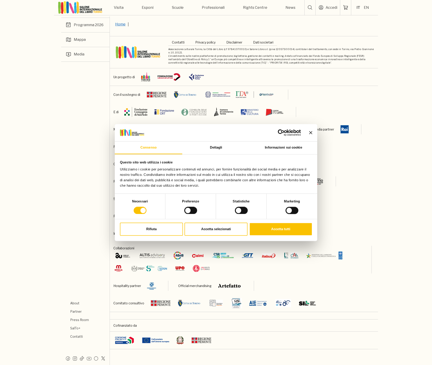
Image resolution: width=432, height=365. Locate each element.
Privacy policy (205, 42)
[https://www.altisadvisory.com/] (152, 255)
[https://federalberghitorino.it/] (151, 286)
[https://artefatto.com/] (229, 286)
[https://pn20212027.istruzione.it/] (124, 340)
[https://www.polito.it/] (149, 268)
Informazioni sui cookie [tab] (283, 147)
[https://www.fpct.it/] (196, 77)
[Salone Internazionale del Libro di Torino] (80, 7)
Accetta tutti (280, 229)
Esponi (147, 7)
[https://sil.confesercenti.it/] (307, 303)
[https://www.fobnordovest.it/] (193, 112)
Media (79, 54)
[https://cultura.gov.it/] (249, 112)
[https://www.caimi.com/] (197, 255)
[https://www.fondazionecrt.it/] (164, 112)
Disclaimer (234, 42)
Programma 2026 (89, 25)
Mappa (80, 39)
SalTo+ (75, 328)
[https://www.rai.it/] (345, 129)
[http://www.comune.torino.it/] (185, 95)
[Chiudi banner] (310, 132)
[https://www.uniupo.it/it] (180, 268)
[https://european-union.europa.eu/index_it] (155, 340)
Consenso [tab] (148, 147)
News (290, 7)
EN (366, 7)
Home (120, 24)
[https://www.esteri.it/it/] (239, 95)
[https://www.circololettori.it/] (169, 77)
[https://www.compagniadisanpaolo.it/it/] (136, 112)
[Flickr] (96, 358)
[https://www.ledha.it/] (291, 255)
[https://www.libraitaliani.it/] (283, 303)
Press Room (79, 320)
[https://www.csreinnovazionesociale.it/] (223, 255)
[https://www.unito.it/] (201, 268)
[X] (103, 358)
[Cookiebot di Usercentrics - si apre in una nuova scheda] (281, 132)
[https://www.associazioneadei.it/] (216, 303)
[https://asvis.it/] (178, 255)
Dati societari (263, 42)
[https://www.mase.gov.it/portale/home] (325, 255)
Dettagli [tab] (216, 147)
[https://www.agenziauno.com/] (122, 255)
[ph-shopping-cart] (345, 7)
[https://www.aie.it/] (258, 303)
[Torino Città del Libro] (145, 77)
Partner (76, 311)
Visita (119, 7)
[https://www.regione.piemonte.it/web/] (157, 95)
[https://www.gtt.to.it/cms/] (247, 255)
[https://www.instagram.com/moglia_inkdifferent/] (118, 268)
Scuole (178, 7)
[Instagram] (75, 358)
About (74, 303)
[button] (310, 7)
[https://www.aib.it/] (236, 303)
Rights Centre (255, 7)
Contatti (76, 336)
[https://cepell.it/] (274, 112)
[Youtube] (89, 358)
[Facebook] (68, 358)
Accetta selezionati (216, 229)
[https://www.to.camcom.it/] (223, 112)
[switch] (190, 210)
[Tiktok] (82, 358)
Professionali (213, 7)
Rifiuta (151, 229)
